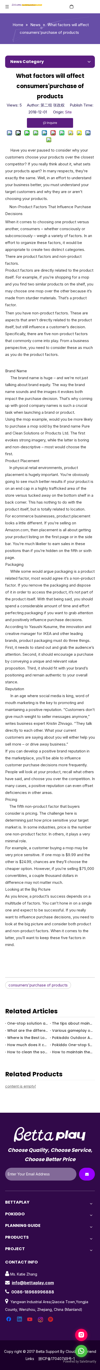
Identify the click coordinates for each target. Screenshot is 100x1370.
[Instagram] (41, 1319)
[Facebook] (9, 1319)
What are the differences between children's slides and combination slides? (27, 1030)
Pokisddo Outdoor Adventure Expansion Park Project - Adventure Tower (72, 1037)
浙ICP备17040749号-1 (56, 1358)
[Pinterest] (51, 1319)
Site (68, 112)
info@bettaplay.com (33, 1282)
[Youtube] (30, 1319)
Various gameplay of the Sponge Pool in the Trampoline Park (72, 1030)
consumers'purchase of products (38, 985)
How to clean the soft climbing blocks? (27, 1052)
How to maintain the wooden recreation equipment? (72, 1052)
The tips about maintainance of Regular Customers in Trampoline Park (72, 1023)
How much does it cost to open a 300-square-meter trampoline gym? (27, 1044)
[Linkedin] (20, 1319)
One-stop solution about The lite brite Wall (27, 1023)
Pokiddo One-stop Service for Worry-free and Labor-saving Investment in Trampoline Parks (72, 1044)
